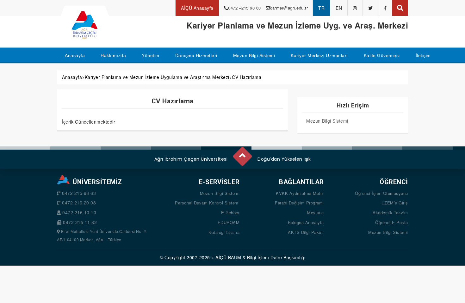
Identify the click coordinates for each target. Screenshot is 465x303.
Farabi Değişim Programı (299, 203)
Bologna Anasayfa (306, 222)
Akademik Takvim (390, 213)
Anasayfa (72, 77)
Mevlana (315, 213)
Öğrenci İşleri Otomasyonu (381, 193)
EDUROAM (229, 222)
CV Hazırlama (246, 77)
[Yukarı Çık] (242, 153)
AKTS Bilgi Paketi (306, 232)
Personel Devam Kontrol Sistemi (207, 203)
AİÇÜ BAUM (228, 257)
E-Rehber (230, 213)
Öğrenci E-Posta (391, 222)
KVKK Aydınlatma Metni (300, 193)
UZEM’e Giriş (394, 203)
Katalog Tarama (223, 232)
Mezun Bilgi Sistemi (327, 121)
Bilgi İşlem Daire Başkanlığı (276, 257)
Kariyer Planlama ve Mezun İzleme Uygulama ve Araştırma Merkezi (157, 77)
